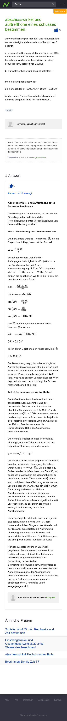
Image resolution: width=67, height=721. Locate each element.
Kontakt (57, 700)
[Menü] (62, 4)
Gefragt (20, 124)
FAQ (16, 700)
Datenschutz (43, 700)
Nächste (60, 11)
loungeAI (50, 597)
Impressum (28, 700)
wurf (9, 110)
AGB (7, 700)
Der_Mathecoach (39, 158)
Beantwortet (23, 597)
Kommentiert (13, 158)
